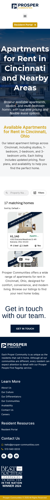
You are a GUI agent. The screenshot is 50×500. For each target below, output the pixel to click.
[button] (25, 16)
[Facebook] (3, 455)
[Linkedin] (16, 455)
